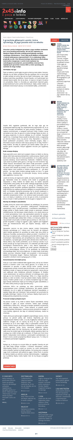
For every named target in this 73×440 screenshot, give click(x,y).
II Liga (57, 18)
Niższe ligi (64, 18)
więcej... (4, 402)
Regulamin (18, 428)
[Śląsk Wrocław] (34, 27)
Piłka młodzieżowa (59, 3)
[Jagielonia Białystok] (15, 23)
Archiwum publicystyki (58, 218)
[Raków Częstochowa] (5, 27)
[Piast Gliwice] (34, 23)
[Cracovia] (5, 23)
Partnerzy (27, 428)
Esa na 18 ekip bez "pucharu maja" (60, 232)
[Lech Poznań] (19, 23)
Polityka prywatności (9, 430)
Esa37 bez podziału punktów (60, 240)
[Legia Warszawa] (30, 23)
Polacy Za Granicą (46, 3)
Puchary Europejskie (34, 18)
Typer (68, 3)
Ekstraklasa (9, 18)
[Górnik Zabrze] (10, 23)
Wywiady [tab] (54, 40)
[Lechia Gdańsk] (24, 23)
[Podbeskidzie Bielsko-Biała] (40, 23)
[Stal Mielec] (10, 27)
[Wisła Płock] (25, 27)
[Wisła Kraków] (21, 27)
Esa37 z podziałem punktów (60, 242)
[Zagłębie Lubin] (29, 27)
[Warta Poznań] (15, 27)
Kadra (46, 18)
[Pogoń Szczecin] (46, 23)
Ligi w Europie (20, 18)
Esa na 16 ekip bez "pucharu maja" (60, 236)
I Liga (52, 18)
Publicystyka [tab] (64, 40)
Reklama (10, 428)
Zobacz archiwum (65, 223)
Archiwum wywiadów (58, 214)
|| (66, 5)
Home (4, 428)
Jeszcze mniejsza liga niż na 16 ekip (60, 245)
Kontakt (20, 430)
